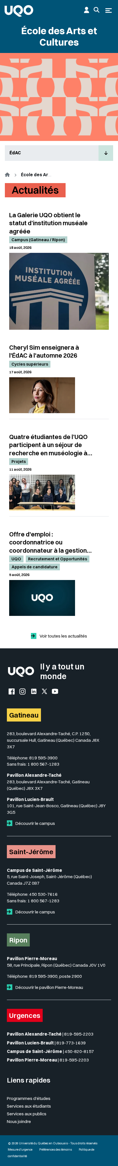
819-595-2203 (78, 1034)
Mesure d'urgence (20, 1149)
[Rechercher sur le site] (96, 10)
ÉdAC (15, 152)
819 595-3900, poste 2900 (55, 976)
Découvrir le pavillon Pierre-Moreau (49, 987)
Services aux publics (26, 1113)
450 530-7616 (43, 894)
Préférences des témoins (55, 1149)
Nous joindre (19, 1121)
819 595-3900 (43, 758)
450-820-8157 (79, 1051)
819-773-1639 (71, 1043)
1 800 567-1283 (43, 764)
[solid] (11, 823)
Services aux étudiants (29, 1106)
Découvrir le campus (35, 823)
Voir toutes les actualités (63, 636)
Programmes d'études (28, 1098)
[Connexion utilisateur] (86, 10)
